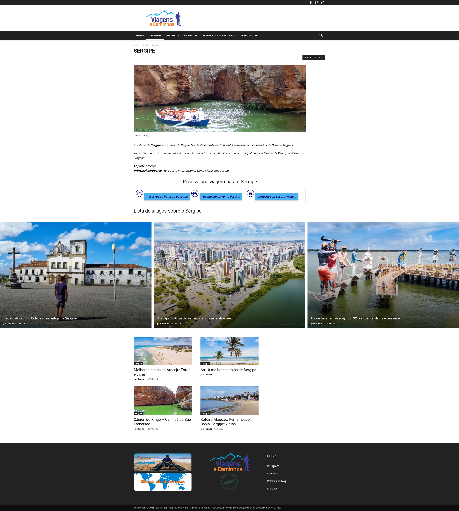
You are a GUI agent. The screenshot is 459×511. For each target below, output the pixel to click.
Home (140, 35)
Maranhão (227, 58)
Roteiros (172, 35)
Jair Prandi (9, 323)
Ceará (190, 58)
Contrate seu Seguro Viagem (276, 197)
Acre (137, 58)
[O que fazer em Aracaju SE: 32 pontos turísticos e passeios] (383, 275)
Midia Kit (272, 488)
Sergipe (138, 363)
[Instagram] (316, 2)
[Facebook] (310, 2)
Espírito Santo (203, 58)
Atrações (190, 35)
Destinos (155, 35)
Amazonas (170, 58)
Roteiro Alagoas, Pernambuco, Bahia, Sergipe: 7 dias (225, 421)
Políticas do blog (276, 481)
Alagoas (147, 58)
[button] (321, 35)
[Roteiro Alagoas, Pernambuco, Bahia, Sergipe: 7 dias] (229, 400)
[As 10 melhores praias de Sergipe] (229, 351)
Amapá (157, 58)
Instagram (273, 466)
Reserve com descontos (219, 35)
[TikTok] (322, 2)
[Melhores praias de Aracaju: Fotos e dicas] (163, 351)
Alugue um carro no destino (221, 197)
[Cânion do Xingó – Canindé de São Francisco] (163, 400)
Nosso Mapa (249, 35)
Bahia (181, 58)
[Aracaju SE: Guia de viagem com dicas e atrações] (229, 275)
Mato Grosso (242, 58)
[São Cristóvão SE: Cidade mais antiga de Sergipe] (76, 275)
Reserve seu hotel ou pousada (167, 197)
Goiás (216, 58)
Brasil (145, 45)
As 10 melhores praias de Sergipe (228, 370)
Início (136, 45)
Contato (272, 473)
